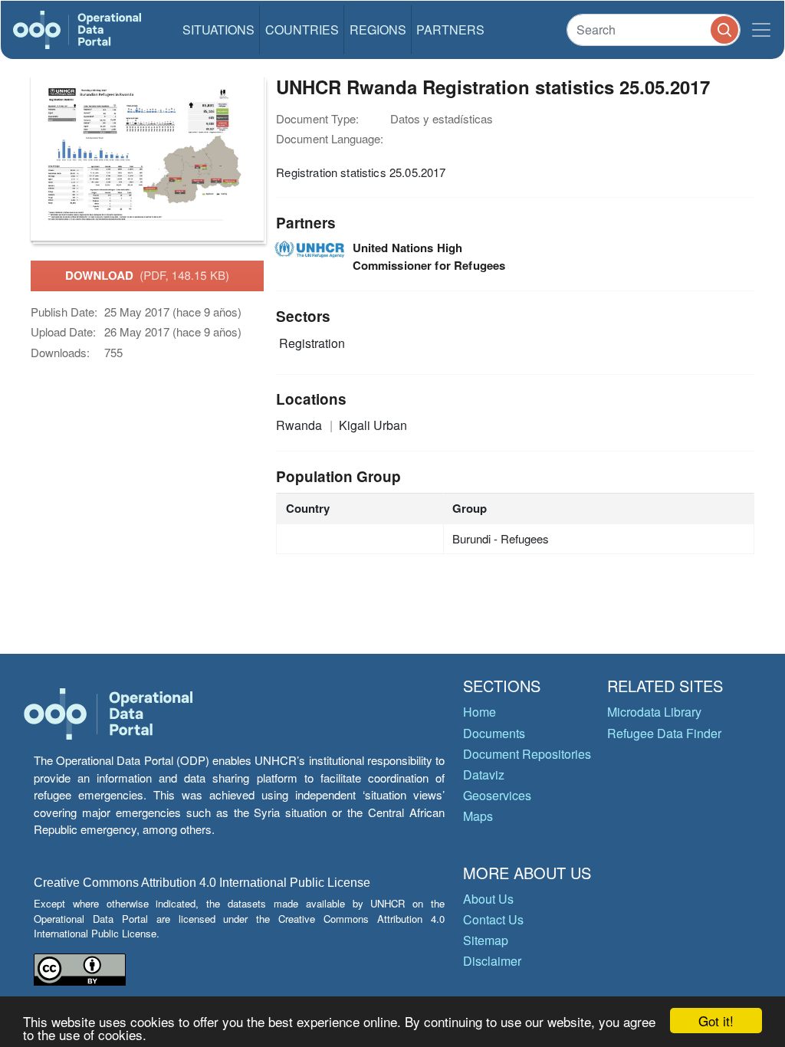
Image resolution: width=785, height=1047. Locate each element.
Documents (494, 733)
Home (479, 711)
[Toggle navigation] (761, 30)
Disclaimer (492, 961)
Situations (218, 29)
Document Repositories (527, 754)
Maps (478, 816)
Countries (302, 29)
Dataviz (483, 774)
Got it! (716, 1020)
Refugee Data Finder (664, 733)
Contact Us (493, 919)
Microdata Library (654, 711)
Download (147, 275)
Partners (450, 29)
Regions (378, 29)
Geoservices (497, 795)
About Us (488, 899)
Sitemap (485, 940)
